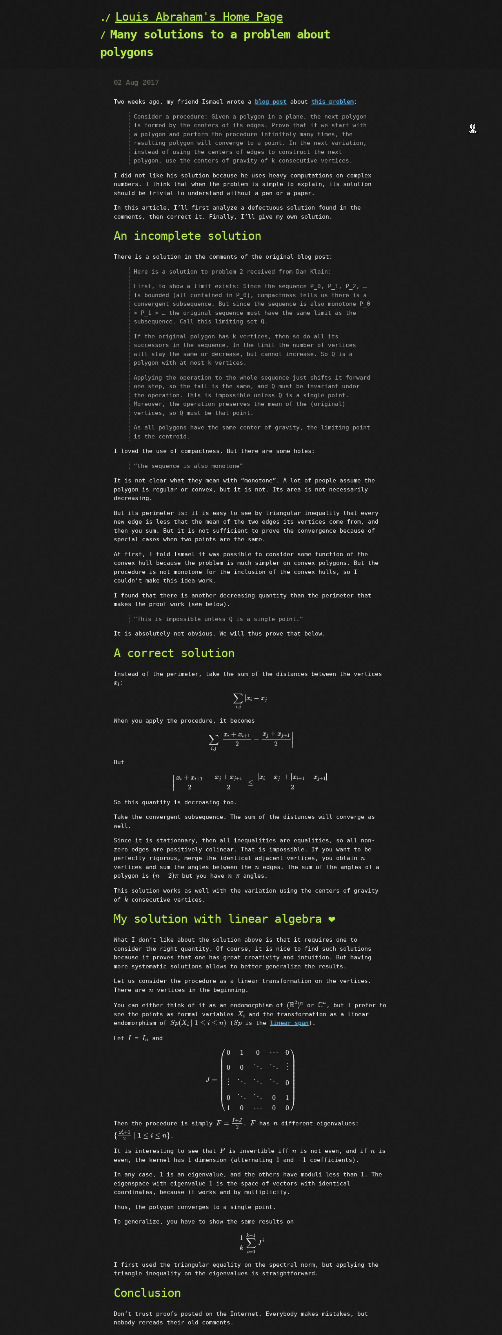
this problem (332, 101)
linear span (289, 1022)
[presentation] (117, 683)
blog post (271, 101)
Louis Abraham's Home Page (199, 17)
